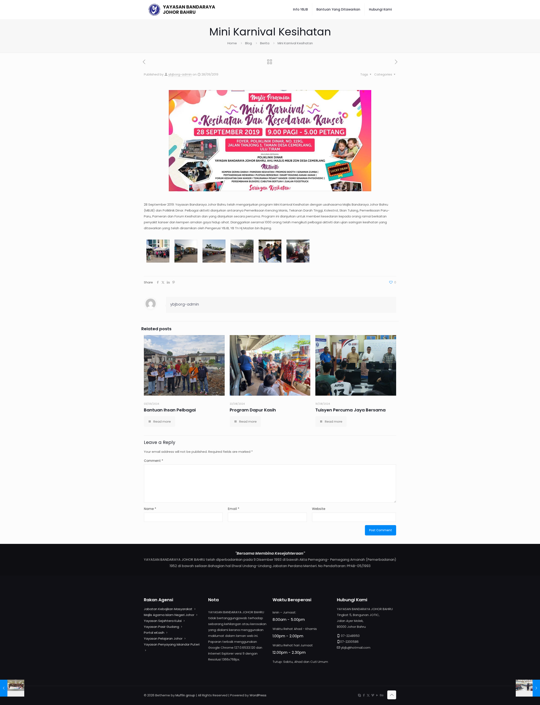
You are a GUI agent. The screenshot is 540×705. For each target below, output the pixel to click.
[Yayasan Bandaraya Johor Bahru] (189, 9)
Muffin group (185, 695)
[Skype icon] (359, 695)
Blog (248, 43)
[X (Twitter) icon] (368, 695)
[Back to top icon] (391, 694)
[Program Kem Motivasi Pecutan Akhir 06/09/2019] (12, 688)
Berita (264, 43)
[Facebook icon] (363, 695)
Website (318, 509)
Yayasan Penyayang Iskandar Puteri (172, 644)
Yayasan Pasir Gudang (161, 626)
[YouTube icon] (377, 695)
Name (150, 509)
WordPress (258, 695)
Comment (153, 460)
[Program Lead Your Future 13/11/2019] (528, 688)
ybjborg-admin (180, 74)
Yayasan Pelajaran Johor (163, 638)
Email (233, 509)
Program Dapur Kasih (253, 410)
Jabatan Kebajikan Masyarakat (168, 609)
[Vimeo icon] (372, 695)
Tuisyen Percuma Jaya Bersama (350, 410)
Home (232, 43)
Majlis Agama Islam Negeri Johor (169, 615)
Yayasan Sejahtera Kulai (163, 621)
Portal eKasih (154, 632)
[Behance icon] (381, 695)
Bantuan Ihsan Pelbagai (170, 410)
